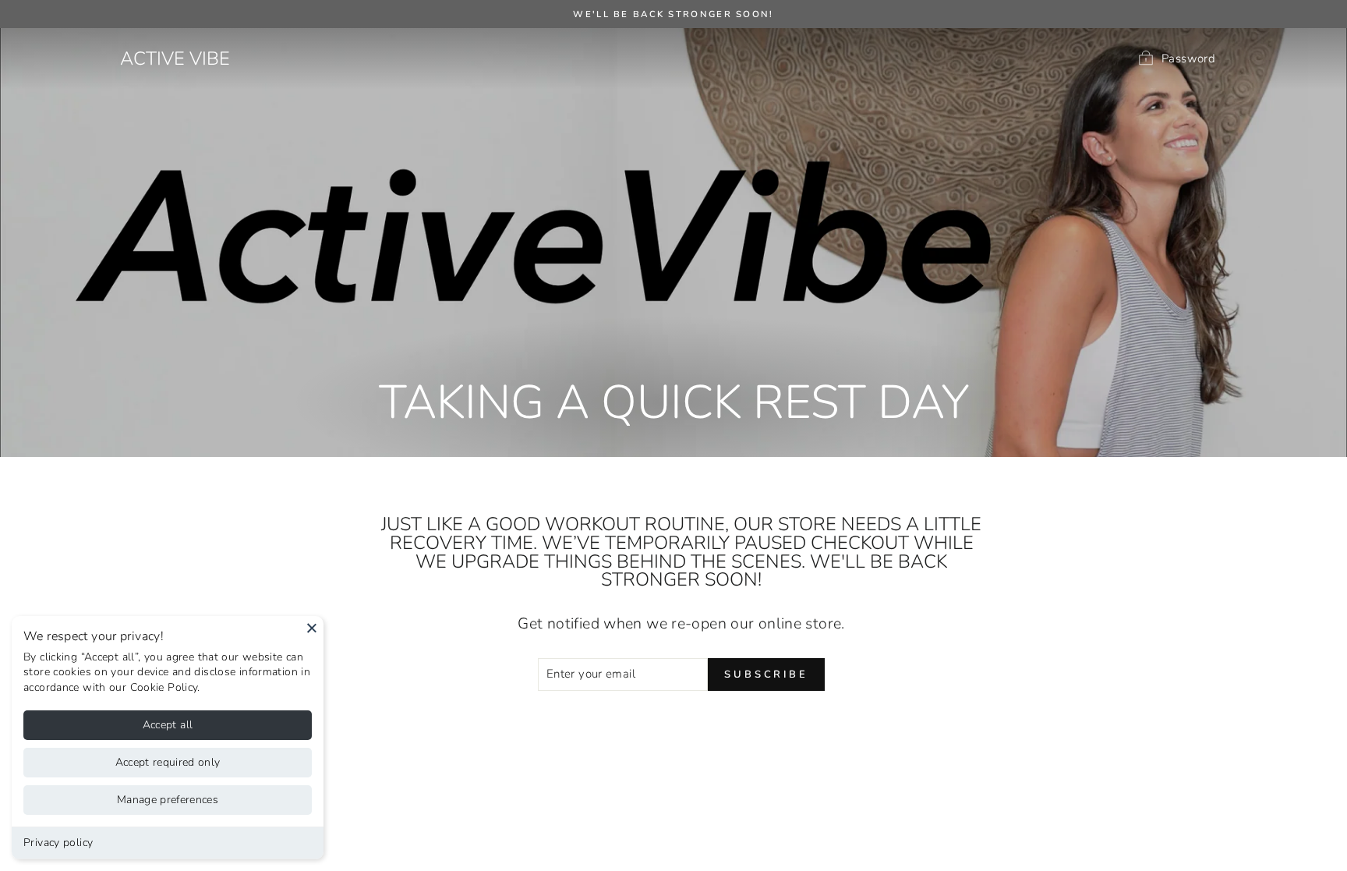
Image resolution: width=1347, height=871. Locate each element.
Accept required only (168, 762)
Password (1188, 58)
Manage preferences (167, 799)
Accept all (168, 724)
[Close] (311, 627)
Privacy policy (58, 842)
